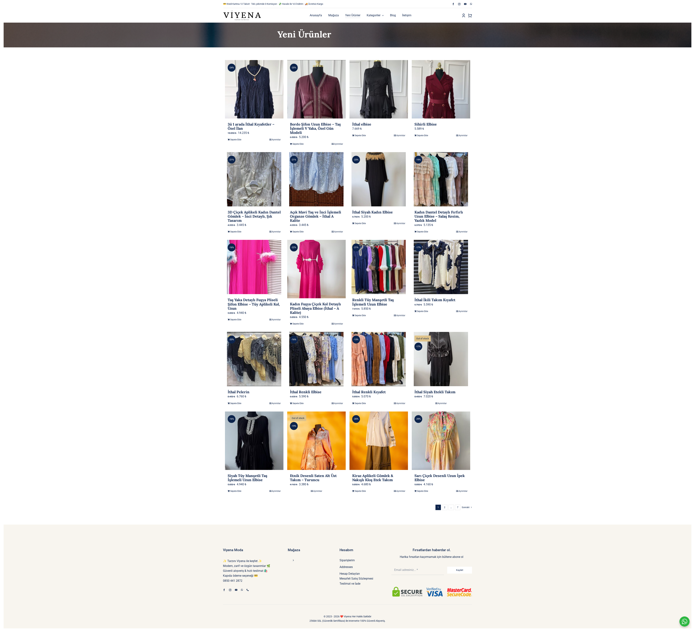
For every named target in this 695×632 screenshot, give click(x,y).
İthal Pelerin (238, 392)
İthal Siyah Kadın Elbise (372, 212)
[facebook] (453, 4)
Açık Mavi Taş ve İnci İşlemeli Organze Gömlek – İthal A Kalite (315, 216)
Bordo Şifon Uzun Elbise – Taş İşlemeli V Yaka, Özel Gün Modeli (315, 128)
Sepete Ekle (235, 139)
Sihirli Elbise (425, 124)
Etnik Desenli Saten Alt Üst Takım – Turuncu (313, 477)
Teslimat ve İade (350, 583)
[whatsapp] (471, 4)
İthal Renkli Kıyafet (369, 392)
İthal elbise (361, 124)
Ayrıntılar (276, 139)
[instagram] (459, 4)
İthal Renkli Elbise (305, 392)
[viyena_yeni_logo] (242, 11)
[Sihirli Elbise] (441, 89)
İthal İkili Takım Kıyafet (434, 300)
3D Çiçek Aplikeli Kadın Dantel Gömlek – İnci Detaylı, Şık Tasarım (254, 216)
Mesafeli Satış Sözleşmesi (356, 578)
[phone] (248, 590)
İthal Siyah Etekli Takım (434, 392)
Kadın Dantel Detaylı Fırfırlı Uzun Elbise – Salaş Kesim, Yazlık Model (438, 216)
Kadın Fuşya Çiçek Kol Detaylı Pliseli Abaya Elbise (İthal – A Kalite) (315, 308)
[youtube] (465, 4)
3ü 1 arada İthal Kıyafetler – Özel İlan (251, 126)
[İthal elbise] (378, 89)
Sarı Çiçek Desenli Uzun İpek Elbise (439, 477)
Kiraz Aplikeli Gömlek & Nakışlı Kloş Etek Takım (372, 477)
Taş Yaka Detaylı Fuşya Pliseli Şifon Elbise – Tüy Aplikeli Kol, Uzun (254, 304)
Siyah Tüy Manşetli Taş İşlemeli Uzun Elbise (247, 477)
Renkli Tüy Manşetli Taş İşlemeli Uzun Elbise (373, 302)
